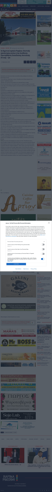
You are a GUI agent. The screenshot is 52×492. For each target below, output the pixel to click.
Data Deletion (18, 268)
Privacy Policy (34, 268)
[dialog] (26, 246)
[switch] (43, 244)
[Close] (49, 223)
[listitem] (26, 241)
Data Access (26, 268)
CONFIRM (16, 264)
